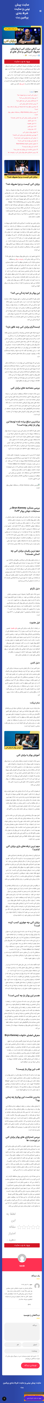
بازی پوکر (21, 84)
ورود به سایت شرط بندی (34, 1398)
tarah (22, 1266)
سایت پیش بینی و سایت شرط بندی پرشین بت (22, 11)
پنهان (32, 92)
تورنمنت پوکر (19, 259)
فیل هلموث (13, 628)
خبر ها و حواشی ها (10, 29)
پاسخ (29, 1304)
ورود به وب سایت (22, 61)
